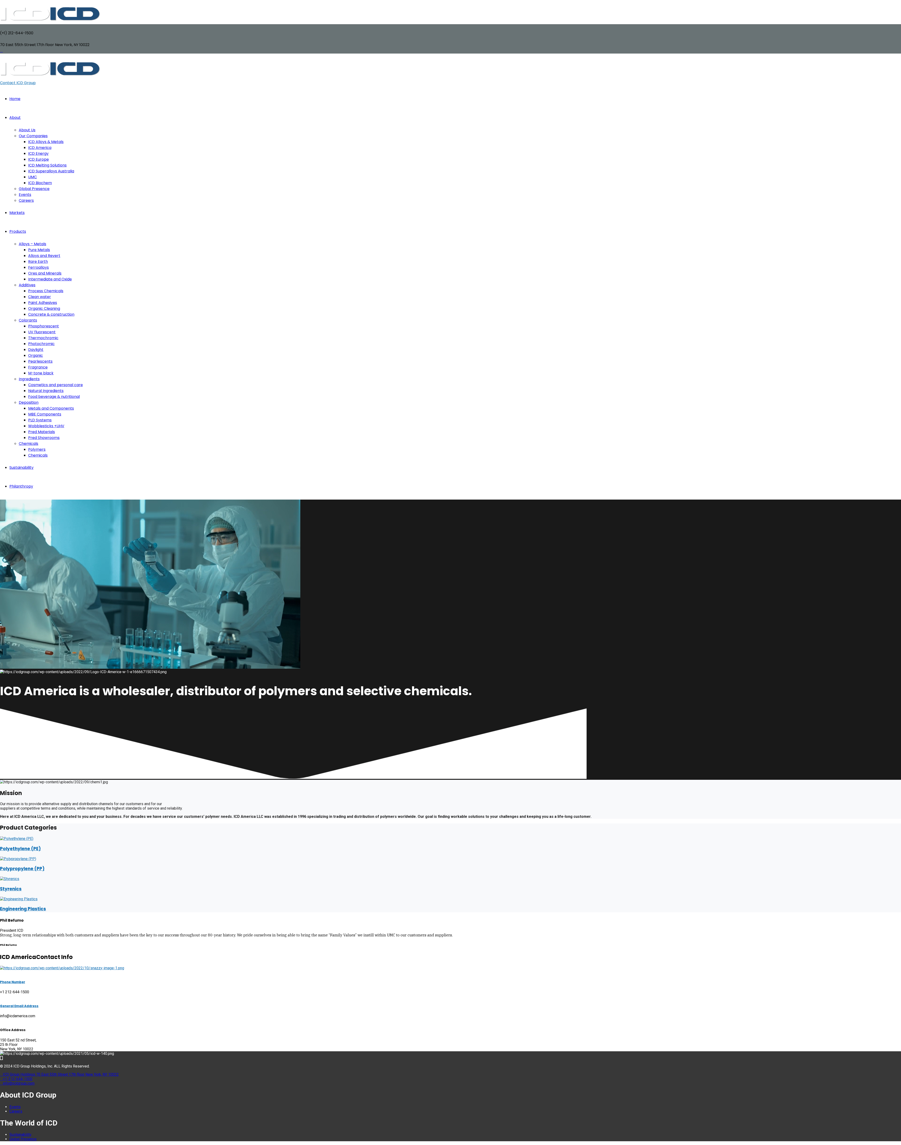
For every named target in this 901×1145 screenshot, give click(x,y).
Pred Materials (41, 432)
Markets (17, 212)
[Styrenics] (9, 879)
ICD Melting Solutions (47, 165)
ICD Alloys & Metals (46, 141)
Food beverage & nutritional (54, 396)
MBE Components (44, 414)
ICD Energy (38, 153)
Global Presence (34, 188)
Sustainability (21, 467)
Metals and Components (51, 408)
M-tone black (40, 373)
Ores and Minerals (44, 273)
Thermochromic (43, 338)
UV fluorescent (42, 332)
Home (14, 98)
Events (25, 194)
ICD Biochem (40, 183)
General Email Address (19, 1006)
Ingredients (29, 379)
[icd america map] (62, 968)
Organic (35, 355)
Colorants (28, 320)
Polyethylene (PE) (20, 849)
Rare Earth (38, 261)
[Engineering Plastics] (19, 899)
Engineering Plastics (23, 909)
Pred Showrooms (44, 437)
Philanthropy (21, 486)
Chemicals (28, 443)
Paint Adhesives (42, 302)
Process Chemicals (45, 291)
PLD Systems (40, 420)
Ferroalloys (38, 267)
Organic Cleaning (44, 308)
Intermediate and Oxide (50, 279)
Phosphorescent (43, 326)
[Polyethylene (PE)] (16, 838)
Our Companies (33, 136)
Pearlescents (40, 361)
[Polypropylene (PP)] (18, 859)
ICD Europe (38, 159)
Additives (27, 285)
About (15, 117)
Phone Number (12, 982)
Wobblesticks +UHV (46, 426)
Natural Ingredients (46, 390)
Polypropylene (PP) (22, 869)
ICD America (39, 147)
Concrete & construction (51, 314)
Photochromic (41, 343)
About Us (27, 130)
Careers (26, 200)
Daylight (35, 349)
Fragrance (38, 367)
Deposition (28, 402)
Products (17, 231)
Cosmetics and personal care (55, 385)
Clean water (39, 296)
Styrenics (11, 889)
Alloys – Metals (32, 244)
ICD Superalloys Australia (51, 171)
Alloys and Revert (44, 255)
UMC (32, 177)
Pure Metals (39, 249)
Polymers (37, 449)
